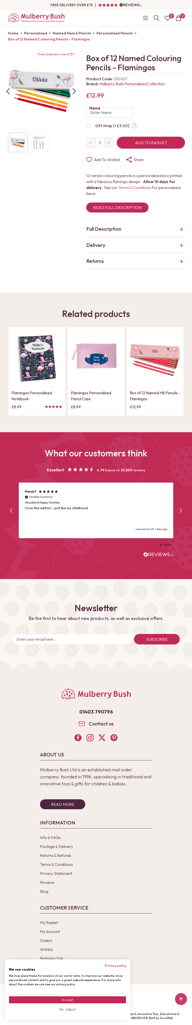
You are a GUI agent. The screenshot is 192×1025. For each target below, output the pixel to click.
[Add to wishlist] (16, 371)
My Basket (49, 922)
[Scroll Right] (74, 91)
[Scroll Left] (8, 91)
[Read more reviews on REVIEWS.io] (158, 555)
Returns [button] (95, 261)
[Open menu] (145, 17)
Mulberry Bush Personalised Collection (132, 83)
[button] (12, 510)
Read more (62, 804)
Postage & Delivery (56, 846)
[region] (96, 510)
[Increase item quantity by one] (108, 142)
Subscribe (157, 639)
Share (139, 159)
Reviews (47, 882)
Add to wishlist (107, 159)
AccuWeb (166, 1018)
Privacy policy (115, 965)
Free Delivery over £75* (56, 54)
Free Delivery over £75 (71, 5)
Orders (46, 940)
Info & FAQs (50, 837)
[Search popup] (156, 17)
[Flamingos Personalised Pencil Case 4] (96, 358)
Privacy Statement (56, 873)
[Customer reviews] (120, 5)
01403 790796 (96, 712)
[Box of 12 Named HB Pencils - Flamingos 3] (155, 358)
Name (94, 107)
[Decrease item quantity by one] (90, 142)
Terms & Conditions (134, 187)
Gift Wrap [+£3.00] (112, 125)
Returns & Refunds (55, 855)
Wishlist (46, 949)
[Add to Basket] (16, 379)
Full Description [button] (104, 229)
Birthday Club (51, 958)
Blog (44, 891)
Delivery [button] (95, 245)
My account (50, 931)
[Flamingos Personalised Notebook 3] (37, 358)
